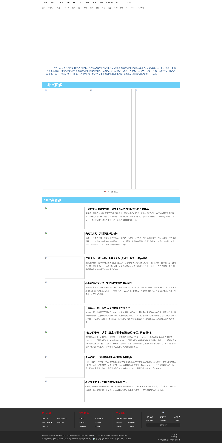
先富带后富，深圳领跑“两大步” (101, 233)
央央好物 (141, 8)
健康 (97, 8)
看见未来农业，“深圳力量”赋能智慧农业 (106, 382)
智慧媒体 (149, 420)
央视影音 (82, 422)
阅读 (109, 8)
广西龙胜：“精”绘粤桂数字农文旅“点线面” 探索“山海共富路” (116, 258)
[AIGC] (153, 3)
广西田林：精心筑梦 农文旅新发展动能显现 (107, 308)
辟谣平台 (119, 422)
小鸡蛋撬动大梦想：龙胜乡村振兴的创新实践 (108, 283)
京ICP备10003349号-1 (85, 439)
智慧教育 (177, 420)
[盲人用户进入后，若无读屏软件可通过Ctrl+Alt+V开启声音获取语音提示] (164, 3)
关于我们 (149, 417)
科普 (91, 8)
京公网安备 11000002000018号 (105, 439)
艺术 (115, 8)
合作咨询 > (163, 425)
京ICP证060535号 (47, 439)
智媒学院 (163, 417)
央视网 (81, 419)
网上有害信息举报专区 (124, 419)
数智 (121, 8)
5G (127, 8)
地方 (43, 8)
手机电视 (98, 422)
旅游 (85, 8)
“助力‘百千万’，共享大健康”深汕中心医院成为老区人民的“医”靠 (118, 332)
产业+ (133, 8)
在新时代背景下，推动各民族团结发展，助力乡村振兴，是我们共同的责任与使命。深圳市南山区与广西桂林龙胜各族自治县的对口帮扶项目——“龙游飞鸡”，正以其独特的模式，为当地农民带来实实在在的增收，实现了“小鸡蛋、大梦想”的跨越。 (131, 291)
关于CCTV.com (47, 422)
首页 (45, 2)
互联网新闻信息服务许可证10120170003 (54, 435)
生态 (58, 8)
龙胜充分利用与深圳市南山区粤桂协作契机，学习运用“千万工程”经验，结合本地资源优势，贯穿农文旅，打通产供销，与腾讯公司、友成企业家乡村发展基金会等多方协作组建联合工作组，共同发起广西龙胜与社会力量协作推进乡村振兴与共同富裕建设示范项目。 (130, 266)
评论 (68, 2)
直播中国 (109, 2)
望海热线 (119, 426)
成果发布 (177, 417)
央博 (73, 8)
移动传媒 (82, 426)
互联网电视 (99, 419)
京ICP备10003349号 (73, 439)
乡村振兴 (51, 8)
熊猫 (101, 2)
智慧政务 (163, 420)
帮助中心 (98, 426)
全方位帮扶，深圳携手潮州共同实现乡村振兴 (108, 357)
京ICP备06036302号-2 (59, 439)
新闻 (61, 2)
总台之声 (45, 419)
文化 (79, 8)
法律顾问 (131, 422)
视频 (74, 2)
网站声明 (45, 426)
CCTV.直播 (127, 2)
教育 (94, 2)
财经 (81, 2)
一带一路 (66, 8)
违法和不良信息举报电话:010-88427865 (115, 435)
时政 (52, 2)
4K (117, 2)
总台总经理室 (62, 419)
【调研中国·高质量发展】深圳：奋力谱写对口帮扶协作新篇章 (117, 209)
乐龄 (103, 8)
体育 (88, 2)
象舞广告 (60, 422)
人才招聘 (131, 426)
